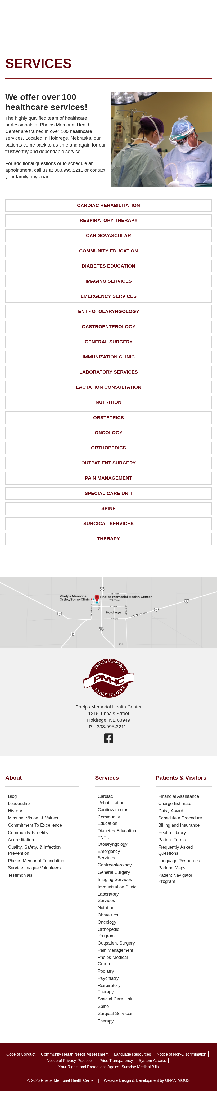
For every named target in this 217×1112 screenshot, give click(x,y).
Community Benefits (28, 832)
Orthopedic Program (108, 932)
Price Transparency (116, 1060)
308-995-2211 (111, 726)
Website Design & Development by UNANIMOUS (147, 1080)
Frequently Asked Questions (175, 850)
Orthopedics (108, 447)
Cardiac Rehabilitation (108, 205)
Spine (108, 508)
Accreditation (21, 839)
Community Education (108, 251)
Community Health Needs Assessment (74, 1054)
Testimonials (20, 875)
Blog (12, 796)
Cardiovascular (108, 235)
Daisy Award (170, 810)
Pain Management (108, 478)
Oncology (109, 432)
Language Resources (179, 860)
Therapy (108, 538)
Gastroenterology (108, 326)
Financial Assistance (178, 796)
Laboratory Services (108, 372)
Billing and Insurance (179, 825)
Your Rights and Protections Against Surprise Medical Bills (108, 1067)
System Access (152, 1060)
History (15, 810)
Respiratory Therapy (109, 220)
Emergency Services (108, 296)
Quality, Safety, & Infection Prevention (34, 850)
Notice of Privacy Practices (70, 1060)
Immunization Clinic (109, 357)
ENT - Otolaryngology (108, 311)
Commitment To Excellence (35, 825)
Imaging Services (108, 281)
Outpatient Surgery (108, 463)
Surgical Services (108, 523)
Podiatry (106, 971)
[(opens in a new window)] (109, 738)
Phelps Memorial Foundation (36, 860)
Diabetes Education (108, 266)
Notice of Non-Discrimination (181, 1054)
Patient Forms (172, 839)
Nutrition (108, 402)
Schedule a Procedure (180, 818)
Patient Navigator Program (175, 878)
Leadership (19, 803)
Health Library (172, 832)
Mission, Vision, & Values (33, 818)
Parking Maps (172, 867)
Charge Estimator (175, 803)
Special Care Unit (109, 493)
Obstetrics (108, 417)
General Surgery (109, 341)
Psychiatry (108, 978)
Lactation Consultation (108, 387)
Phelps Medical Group (113, 960)
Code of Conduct (20, 1054)
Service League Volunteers (34, 867)
